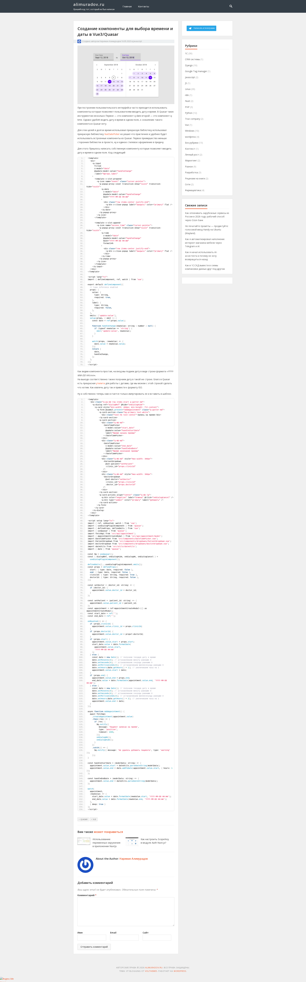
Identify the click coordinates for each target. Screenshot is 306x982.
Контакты (143, 6)
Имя (80, 932)
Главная (127, 6)
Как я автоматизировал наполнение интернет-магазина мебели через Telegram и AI (205, 243)
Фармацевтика (193, 190)
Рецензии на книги (195, 178)
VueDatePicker (112, 134)
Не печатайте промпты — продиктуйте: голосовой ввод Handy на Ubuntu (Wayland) (206, 230)
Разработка (191, 172)
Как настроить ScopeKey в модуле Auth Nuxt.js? (155, 841)
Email (113, 932)
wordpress (190, 136)
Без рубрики (191, 142)
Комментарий (86, 895)
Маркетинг (191, 160)
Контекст (190, 148)
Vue (187, 124)
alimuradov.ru (89, 4)
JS (186, 83)
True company (192, 118)
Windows (189, 130)
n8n (187, 95)
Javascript (137, 41)
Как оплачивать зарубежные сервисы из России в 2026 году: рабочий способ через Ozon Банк (207, 216)
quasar (83, 819)
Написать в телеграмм (204, 28)
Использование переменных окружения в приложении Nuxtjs (106, 843)
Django (189, 65)
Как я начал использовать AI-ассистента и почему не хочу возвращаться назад (201, 256)
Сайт (146, 932)
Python (188, 112)
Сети (187, 184)
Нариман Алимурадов (110, 41)
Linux (187, 89)
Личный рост (192, 154)
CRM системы (192, 59)
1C (186, 53)
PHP (187, 107)
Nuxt (187, 100)
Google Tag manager (196, 71)
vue (94, 819)
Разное (189, 166)
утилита (100, 383)
